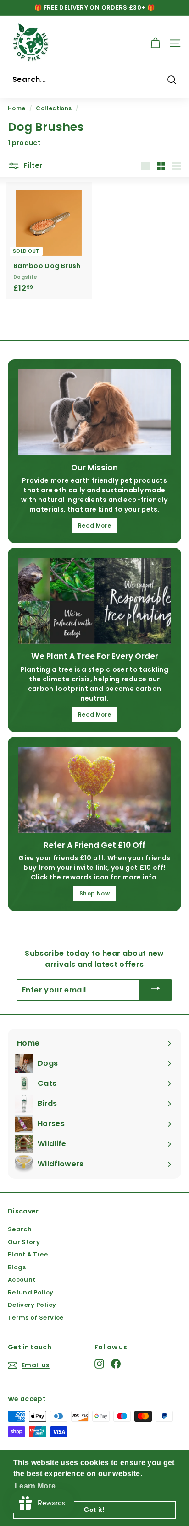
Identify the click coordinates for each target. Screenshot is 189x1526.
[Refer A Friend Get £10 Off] (94, 790)
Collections (54, 108)
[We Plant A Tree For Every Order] (94, 601)
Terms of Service (36, 1317)
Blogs (17, 1267)
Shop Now (94, 893)
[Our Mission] (94, 412)
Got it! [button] (94, 1509)
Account (21, 1279)
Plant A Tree (28, 1254)
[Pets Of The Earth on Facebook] (116, 1364)
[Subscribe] (155, 990)
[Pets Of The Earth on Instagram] (99, 1364)
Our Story (24, 1242)
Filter (32, 166)
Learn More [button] (35, 1486)
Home (16, 108)
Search (20, 1229)
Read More (94, 525)
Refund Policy (31, 1292)
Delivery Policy (32, 1304)
